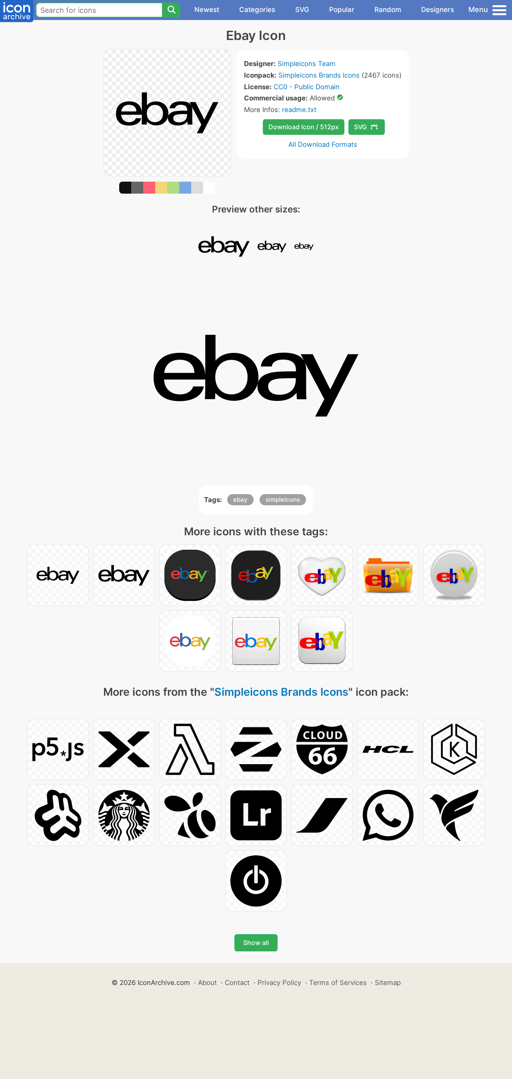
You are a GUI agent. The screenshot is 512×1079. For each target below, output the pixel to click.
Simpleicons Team (307, 64)
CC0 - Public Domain (307, 87)
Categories (257, 10)
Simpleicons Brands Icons (319, 75)
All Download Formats (322, 144)
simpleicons (283, 499)
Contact (237, 983)
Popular (341, 10)
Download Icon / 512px (303, 127)
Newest (206, 10)
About (207, 983)
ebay (240, 499)
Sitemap (388, 983)
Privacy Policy (279, 983)
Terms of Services (338, 983)
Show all (256, 943)
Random (387, 10)
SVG (302, 10)
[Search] (171, 10)
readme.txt (299, 110)
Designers (437, 10)
